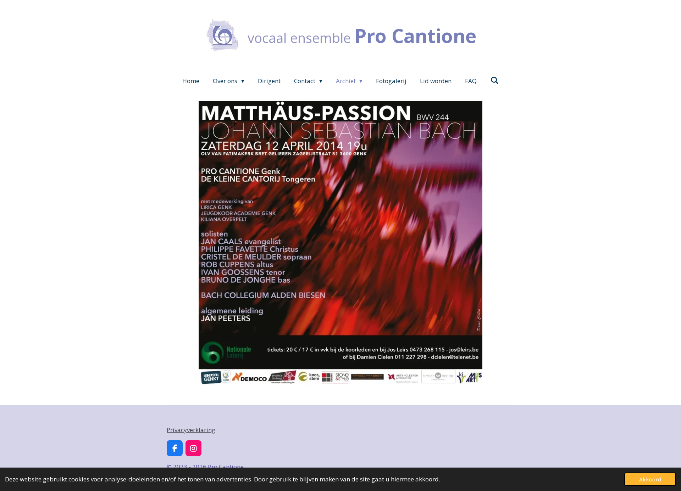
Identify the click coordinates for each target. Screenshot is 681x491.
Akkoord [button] (650, 479)
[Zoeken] (494, 80)
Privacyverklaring (191, 430)
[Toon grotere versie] (340, 243)
